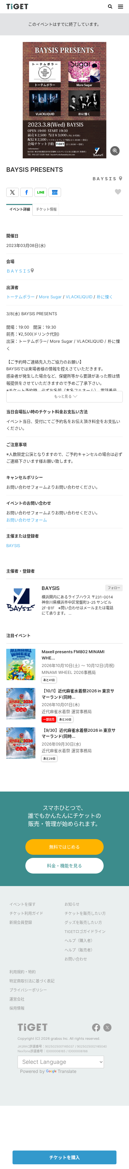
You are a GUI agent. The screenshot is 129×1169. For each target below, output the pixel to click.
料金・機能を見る (64, 865)
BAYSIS (13, 545)
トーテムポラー (20, 296)
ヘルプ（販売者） (79, 950)
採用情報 (16, 1008)
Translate (67, 1071)
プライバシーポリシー (28, 990)
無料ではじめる (64, 846)
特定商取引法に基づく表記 (31, 981)
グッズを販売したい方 (83, 922)
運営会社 (16, 999)
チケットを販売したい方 (85, 913)
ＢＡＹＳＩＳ (104, 178)
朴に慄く (105, 296)
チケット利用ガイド (26, 913)
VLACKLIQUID (79, 296)
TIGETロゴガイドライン (85, 931)
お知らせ (72, 904)
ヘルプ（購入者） (79, 940)
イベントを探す (22, 904)
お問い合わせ (75, 959)
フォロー (114, 588)
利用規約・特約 (22, 972)
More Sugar (50, 296)
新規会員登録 (20, 922)
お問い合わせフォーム (26, 519)
